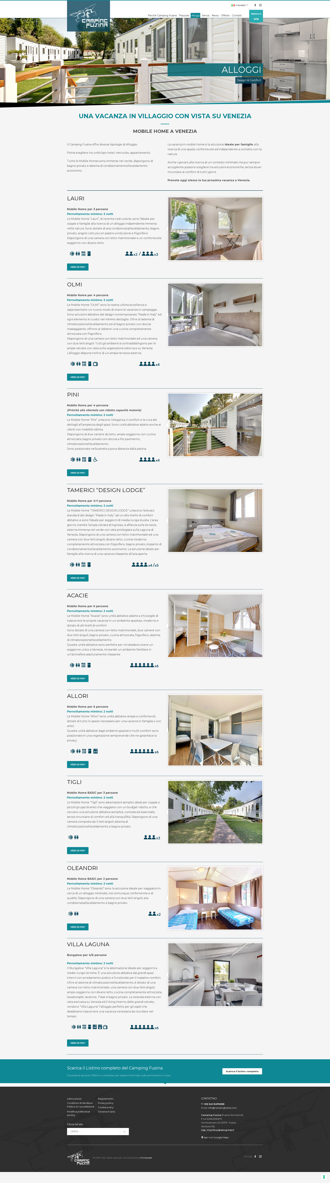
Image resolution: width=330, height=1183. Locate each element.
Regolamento (106, 1098)
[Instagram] (260, 5)
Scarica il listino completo (242, 1071)
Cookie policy (105, 1107)
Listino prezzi (74, 1098)
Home (70, 67)
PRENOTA (256, 16)
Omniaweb (146, 1157)
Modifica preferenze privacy (78, 1113)
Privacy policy (105, 1103)
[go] (124, 1131)
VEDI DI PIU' (77, 267)
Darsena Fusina (106, 1111)
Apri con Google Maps (216, 1137)
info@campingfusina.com (222, 1107)
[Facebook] (255, 5)
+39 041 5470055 (214, 1104)
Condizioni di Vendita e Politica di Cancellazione (80, 1105)
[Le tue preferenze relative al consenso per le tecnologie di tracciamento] (324, 1177)
